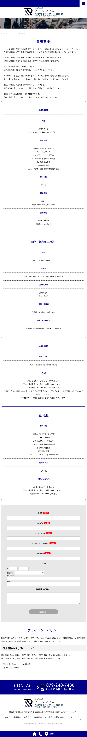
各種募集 (38, 717)
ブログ (70, 717)
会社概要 (49, 717)
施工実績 (28, 717)
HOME (7, 717)
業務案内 (17, 717)
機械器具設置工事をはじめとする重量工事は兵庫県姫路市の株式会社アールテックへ (43, 711)
